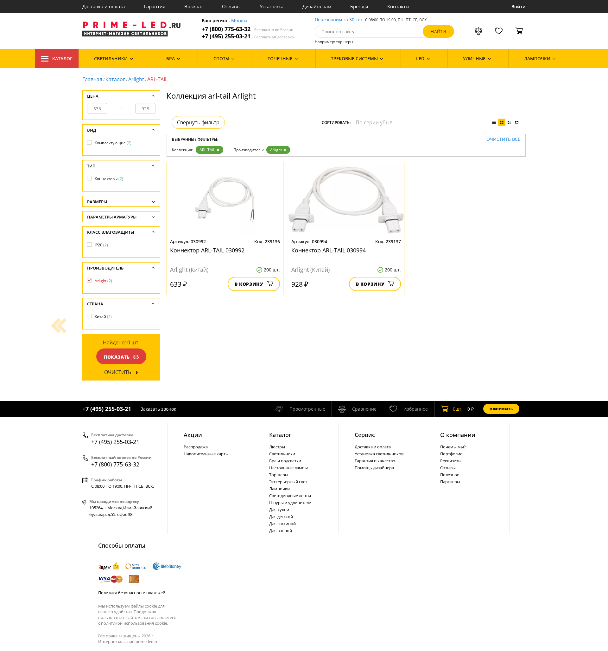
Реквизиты (450, 461)
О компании (457, 435)
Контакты (398, 6)
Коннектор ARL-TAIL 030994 (328, 250)
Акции (193, 435)
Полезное (449, 475)
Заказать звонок (158, 409)
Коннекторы (109, 178)
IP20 (101, 245)
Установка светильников (379, 454)
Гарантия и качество (375, 461)
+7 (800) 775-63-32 (248, 29)
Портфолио (451, 454)
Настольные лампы (288, 468)
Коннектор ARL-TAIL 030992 (207, 250)
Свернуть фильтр (198, 122)
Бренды (359, 6)
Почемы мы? (453, 447)
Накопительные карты (206, 454)
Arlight (136, 79)
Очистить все (503, 139)
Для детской (281, 516)
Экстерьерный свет (288, 482)
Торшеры (278, 475)
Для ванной (280, 530)
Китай (103, 316)
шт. (458, 409)
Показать (117, 357)
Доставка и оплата (103, 6)
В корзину (249, 284)
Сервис (365, 435)
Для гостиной (282, 523)
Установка (271, 6)
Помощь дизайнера (374, 468)
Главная (92, 79)
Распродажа (196, 447)
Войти (518, 6)
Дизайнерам (316, 6)
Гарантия (154, 6)
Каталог (62, 58)
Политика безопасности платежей (131, 593)
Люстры (277, 447)
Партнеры (450, 482)
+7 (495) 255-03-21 (248, 36)
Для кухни (279, 509)
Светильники (282, 454)
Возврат (193, 6)
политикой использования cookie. (134, 623)
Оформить (501, 409)
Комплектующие (113, 143)
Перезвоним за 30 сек (339, 20)
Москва (239, 20)
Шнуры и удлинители (290, 502)
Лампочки (279, 489)
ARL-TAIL (207, 150)
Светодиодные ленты (290, 495)
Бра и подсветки (285, 461)
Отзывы (231, 6)
